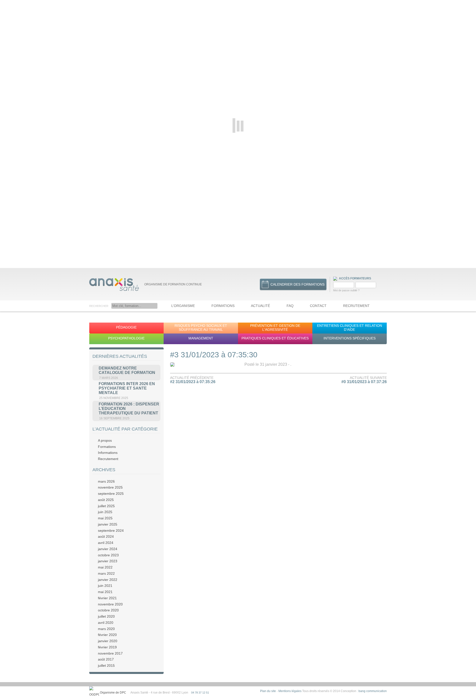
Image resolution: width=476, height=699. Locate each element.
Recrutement (356, 306)
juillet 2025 (106, 506)
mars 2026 (106, 481)
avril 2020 (105, 623)
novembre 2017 (110, 653)
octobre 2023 (108, 555)
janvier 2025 (107, 524)
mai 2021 (105, 592)
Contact (318, 306)
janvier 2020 (107, 641)
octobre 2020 (108, 610)
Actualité (260, 306)
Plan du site (268, 691)
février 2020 (107, 635)
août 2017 (106, 659)
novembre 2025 (110, 487)
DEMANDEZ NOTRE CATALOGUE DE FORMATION (127, 370)
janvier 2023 (107, 561)
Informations (108, 453)
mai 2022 (105, 567)
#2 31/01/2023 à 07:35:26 (192, 382)
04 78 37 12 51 (200, 692)
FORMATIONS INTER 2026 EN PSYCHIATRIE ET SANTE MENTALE (127, 388)
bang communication (372, 691)
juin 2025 (105, 512)
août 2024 (106, 536)
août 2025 (106, 500)
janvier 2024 (107, 549)
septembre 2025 (111, 494)
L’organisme (183, 306)
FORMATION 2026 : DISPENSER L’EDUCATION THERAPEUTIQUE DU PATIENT (129, 408)
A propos (105, 440)
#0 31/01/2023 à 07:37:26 (364, 382)
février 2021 (107, 598)
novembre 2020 (110, 604)
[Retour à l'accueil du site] (114, 284)
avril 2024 (105, 543)
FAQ (290, 306)
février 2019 (107, 647)
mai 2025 (105, 518)
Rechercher (98, 305)
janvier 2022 (107, 580)
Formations (223, 306)
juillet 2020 (106, 616)
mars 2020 (106, 629)
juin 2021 (105, 586)
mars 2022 (106, 573)
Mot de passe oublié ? (346, 290)
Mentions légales (289, 691)
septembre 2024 (111, 531)
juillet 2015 (106, 665)
